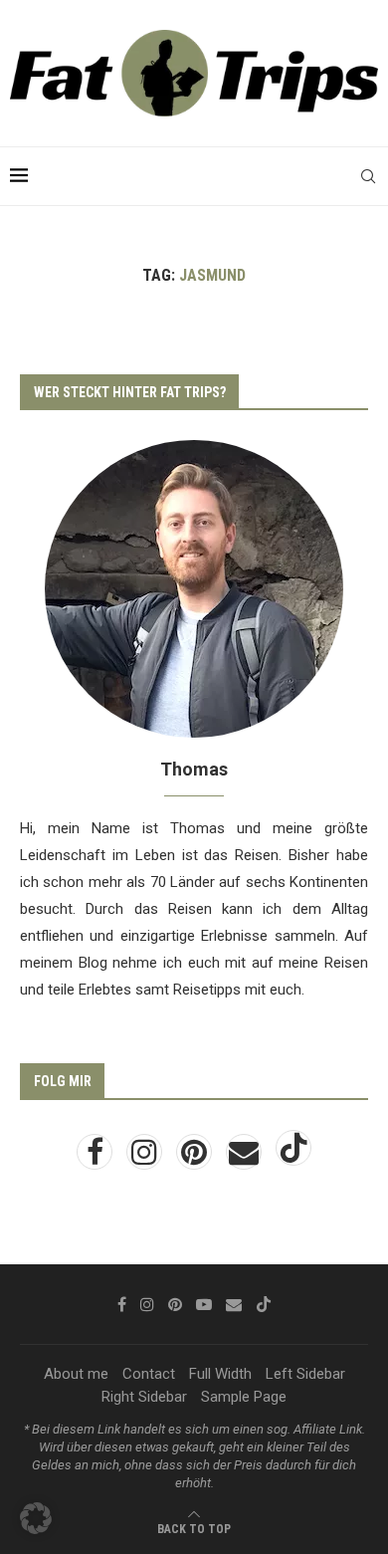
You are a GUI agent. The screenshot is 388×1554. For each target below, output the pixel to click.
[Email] (246, 1158)
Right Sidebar (144, 1397)
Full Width (220, 1374)
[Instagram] (146, 1158)
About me (76, 1374)
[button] (36, 1518)
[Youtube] (204, 1304)
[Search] (368, 176)
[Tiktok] (293, 1158)
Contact (148, 1374)
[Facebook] (96, 1158)
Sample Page (244, 1397)
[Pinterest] (196, 1158)
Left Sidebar (305, 1374)
